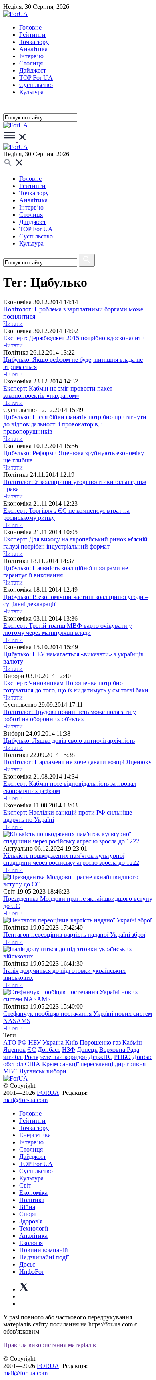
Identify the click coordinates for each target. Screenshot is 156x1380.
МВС (10, 1071)
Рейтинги (32, 34)
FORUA (48, 1092)
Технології (33, 1228)
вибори (56, 1071)
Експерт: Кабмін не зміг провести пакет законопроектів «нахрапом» (57, 392)
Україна (53, 1042)
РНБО (122, 1056)
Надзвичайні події (44, 1257)
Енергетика (35, 1135)
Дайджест (32, 70)
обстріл (13, 1064)
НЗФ (68, 1049)
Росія (31, 1056)
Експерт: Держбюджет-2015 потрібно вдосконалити (74, 338)
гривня (136, 1064)
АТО (9, 1042)
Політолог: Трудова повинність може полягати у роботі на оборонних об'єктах (69, 715)
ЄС (31, 1049)
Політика (31, 1199)
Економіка (33, 1192)
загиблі (13, 1056)
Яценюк (14, 1049)
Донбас (142, 1056)
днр (120, 1064)
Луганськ (32, 1071)
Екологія (31, 1242)
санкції (69, 1064)
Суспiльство (36, 84)
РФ (22, 1042)
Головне (30, 27)
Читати (13, 323)
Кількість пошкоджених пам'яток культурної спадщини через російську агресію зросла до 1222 (71, 859)
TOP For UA (36, 77)
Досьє (27, 1264)
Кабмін (132, 1042)
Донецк (87, 1049)
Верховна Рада (119, 1049)
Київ (71, 1042)
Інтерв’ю (31, 56)
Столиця (31, 63)
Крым (50, 1064)
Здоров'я (30, 1221)
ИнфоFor (31, 1271)
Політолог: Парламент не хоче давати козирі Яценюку (77, 762)
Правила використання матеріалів (49, 1345)
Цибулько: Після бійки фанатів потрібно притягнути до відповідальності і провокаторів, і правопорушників (74, 424)
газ (117, 1042)
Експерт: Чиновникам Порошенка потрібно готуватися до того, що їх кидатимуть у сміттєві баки (75, 687)
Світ (25, 1185)
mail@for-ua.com (25, 1099)
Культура (31, 92)
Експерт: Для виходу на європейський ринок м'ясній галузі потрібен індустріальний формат (75, 543)
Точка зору (34, 41)
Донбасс (49, 1049)
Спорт (27, 1214)
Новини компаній (43, 1250)
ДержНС (100, 1056)
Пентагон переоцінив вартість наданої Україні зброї (74, 934)
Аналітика (33, 49)
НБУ (34, 1042)
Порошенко (95, 1042)
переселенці (96, 1064)
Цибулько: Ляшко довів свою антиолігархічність (69, 740)
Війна (27, 1207)
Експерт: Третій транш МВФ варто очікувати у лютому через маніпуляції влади (67, 629)
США (32, 1064)
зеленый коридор (63, 1056)
